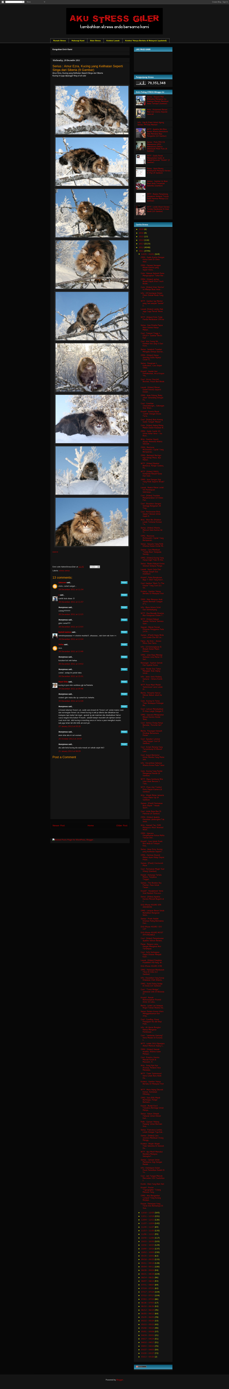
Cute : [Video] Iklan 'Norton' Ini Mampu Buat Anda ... (152, 288)
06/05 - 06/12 (148, 1313)
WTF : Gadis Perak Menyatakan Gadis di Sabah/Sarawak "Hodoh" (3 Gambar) (158, 159)
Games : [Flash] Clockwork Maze (152, 864)
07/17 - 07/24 (148, 1292)
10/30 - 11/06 (148, 1238)
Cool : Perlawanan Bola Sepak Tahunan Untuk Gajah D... (151, 513)
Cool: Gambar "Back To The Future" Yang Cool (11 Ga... (152, 585)
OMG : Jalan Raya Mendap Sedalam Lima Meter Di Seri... (151, 657)
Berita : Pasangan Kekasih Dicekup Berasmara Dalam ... (151, 733)
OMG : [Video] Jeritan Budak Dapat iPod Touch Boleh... (152, 281)
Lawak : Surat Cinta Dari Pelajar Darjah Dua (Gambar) (151, 571)
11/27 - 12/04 (148, 1223)
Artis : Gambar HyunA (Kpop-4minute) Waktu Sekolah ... (151, 441)
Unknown (62, 582)
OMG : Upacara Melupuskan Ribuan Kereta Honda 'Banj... (152, 717)
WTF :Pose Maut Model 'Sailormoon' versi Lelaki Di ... (152, 687)
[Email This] (91, 567)
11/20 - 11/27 (148, 1227)
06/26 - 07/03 (148, 1302)
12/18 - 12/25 (148, 1212)
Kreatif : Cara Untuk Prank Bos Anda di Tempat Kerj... (151, 843)
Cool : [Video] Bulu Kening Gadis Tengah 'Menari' (152, 420)
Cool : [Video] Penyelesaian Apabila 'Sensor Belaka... (152, 939)
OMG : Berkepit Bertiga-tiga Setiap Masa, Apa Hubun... (151, 457)
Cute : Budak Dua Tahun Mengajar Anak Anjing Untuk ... (151, 671)
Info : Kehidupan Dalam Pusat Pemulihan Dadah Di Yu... (152, 1170)
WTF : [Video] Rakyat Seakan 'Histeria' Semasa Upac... (152, 621)
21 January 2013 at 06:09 (69, 751)
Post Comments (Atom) (96, 834)
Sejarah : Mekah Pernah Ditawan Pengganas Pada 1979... (152, 629)
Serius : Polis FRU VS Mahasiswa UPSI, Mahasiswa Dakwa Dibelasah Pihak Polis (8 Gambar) (157, 146)
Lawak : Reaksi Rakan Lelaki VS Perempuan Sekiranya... (152, 489)
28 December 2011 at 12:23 (70, 614)
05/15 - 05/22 (148, 1324)
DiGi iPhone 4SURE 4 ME (151, 966)
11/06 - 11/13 (148, 1234)
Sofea (60, 644)
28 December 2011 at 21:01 (70, 676)
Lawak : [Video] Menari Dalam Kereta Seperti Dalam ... (151, 389)
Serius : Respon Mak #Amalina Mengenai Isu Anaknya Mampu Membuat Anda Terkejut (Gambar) (158, 100)
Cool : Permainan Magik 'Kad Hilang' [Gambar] (152, 870)
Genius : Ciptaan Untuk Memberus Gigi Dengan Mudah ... (151, 1162)
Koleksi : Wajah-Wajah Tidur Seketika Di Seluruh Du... (152, 1145)
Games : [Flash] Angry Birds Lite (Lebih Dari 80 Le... (152, 636)
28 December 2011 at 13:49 (70, 651)
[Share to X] (96, 567)
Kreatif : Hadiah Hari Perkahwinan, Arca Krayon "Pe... (152, 373)
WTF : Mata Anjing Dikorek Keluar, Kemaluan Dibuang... (152, 1091)
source (55, 551)
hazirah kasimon (64, 632)
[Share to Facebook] (98, 567)
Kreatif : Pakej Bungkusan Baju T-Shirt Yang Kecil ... (152, 578)
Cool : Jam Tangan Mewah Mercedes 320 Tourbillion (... (152, 1178)
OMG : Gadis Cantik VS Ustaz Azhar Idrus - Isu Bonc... (151, 433)
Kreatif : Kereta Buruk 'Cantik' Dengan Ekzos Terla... (151, 413)
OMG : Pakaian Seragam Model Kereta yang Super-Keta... (151, 267)
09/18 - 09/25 (148, 1259)
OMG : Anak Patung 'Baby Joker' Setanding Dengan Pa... (152, 397)
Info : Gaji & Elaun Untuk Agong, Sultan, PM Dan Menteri (150, 123)
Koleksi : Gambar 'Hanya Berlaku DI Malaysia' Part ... (152, 593)
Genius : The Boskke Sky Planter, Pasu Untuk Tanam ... (151, 885)
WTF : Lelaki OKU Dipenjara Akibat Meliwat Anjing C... (152, 1044)
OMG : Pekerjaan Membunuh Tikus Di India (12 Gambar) (152, 972)
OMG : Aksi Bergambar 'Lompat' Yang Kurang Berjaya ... (151, 1197)
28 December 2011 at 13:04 (70, 639)
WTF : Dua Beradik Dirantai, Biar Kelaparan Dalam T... (152, 614)
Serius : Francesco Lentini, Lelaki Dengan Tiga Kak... (152, 1130)
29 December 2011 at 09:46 (70, 688)
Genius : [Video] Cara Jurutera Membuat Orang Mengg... (152, 1137)
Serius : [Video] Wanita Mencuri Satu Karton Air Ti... (151, 530)
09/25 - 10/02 (148, 1255)
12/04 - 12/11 (148, 1219)
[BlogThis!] (93, 567)
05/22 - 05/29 (148, 1320)
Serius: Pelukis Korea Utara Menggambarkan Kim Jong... (152, 1013)
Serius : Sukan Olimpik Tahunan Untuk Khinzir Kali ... (151, 1115)
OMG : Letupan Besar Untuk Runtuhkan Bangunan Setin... (152, 912)
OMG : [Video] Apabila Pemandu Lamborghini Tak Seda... (152, 819)
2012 (141, 247)
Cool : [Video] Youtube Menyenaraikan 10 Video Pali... (152, 497)
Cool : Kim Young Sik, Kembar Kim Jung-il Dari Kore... (152, 343)
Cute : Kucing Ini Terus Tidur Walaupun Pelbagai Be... (152, 703)
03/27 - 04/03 (148, 1349)
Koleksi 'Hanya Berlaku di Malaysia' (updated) (146, 41)
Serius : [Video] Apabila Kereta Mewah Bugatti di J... (152, 898)
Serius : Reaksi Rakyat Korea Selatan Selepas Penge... (152, 564)
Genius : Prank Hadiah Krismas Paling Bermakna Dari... (152, 920)
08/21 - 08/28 (148, 1274)
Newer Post (58, 825)
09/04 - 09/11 (148, 1266)
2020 (141, 229)
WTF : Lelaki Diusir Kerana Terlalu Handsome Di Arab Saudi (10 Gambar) (158, 209)
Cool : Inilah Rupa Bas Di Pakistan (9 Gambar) (151, 812)
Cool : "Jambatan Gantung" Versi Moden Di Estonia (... (152, 1037)
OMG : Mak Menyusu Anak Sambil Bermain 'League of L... (151, 601)
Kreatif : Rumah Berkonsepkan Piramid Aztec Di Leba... (151, 999)
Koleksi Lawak (113, 41)
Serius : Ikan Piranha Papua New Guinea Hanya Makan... (152, 327)
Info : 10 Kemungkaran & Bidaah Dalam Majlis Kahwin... (151, 649)
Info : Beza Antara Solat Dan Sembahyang (151, 608)
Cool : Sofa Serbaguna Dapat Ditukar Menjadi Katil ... (151, 954)
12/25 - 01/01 (148, 254)
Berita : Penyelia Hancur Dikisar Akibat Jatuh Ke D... (151, 695)
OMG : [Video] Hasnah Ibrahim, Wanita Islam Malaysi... (151, 1051)
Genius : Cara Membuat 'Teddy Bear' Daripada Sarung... (151, 551)
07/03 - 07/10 (148, 1299)
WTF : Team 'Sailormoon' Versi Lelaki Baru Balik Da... (151, 1075)
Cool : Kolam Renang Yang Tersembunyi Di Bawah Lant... (152, 749)
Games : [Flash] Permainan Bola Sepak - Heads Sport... (152, 805)
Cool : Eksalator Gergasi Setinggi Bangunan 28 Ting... (151, 505)
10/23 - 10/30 (148, 1241)
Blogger (119, 1379)
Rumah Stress (59, 41)
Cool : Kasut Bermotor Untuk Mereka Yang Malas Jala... (152, 757)
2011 (141, 251)
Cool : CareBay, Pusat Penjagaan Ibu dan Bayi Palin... (151, 1021)
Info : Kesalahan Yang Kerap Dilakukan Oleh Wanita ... (152, 978)
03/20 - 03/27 (148, 1353)
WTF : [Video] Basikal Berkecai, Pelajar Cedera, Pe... (152, 465)
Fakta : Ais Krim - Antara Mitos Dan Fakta (151, 642)
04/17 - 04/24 (148, 1338)
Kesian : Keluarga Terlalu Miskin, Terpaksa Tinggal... (151, 877)
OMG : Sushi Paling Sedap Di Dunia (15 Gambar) (151, 984)
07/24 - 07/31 (148, 1288)
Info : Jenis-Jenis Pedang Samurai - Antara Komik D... (151, 678)
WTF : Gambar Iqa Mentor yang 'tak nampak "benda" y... (152, 303)
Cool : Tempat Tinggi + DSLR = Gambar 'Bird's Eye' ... (151, 335)
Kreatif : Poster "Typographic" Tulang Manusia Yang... (151, 1189)
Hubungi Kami (78, 41)
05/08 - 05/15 (148, 1328)
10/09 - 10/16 (148, 1248)
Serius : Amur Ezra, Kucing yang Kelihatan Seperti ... (152, 850)
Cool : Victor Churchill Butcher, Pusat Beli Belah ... (152, 381)
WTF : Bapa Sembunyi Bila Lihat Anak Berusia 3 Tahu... (152, 781)
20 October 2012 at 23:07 (70, 738)
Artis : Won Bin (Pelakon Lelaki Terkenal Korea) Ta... (151, 521)
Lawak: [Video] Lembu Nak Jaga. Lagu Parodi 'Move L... (152, 311)
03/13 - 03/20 (148, 1356)
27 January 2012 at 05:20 (69, 726)
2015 (141, 236)
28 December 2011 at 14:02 (70, 664)
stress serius (64, 570)
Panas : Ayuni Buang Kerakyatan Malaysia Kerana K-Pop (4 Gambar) (158, 170)
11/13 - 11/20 (148, 1230)
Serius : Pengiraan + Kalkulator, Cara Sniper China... (151, 365)
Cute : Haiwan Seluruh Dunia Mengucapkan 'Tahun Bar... (152, 274)
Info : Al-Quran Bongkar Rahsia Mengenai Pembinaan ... (151, 1029)
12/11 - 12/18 (148, 1216)
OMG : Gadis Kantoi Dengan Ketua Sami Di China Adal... (152, 259)
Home (90, 825)
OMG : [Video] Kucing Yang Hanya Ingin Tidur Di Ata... (152, 558)
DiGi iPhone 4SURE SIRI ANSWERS (151, 905)
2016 (141, 233)
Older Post (121, 825)
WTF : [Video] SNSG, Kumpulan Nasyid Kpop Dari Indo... (151, 473)
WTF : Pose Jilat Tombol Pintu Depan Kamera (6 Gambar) (151, 789)
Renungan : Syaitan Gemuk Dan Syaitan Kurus (151, 663)
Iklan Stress (95, 41)
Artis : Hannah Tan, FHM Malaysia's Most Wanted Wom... (152, 827)
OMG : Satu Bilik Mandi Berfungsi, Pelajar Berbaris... (150, 1099)
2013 (141, 243)
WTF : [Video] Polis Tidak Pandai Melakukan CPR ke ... (152, 319)
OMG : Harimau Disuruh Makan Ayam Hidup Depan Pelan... (152, 857)
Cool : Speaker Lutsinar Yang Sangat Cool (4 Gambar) (150, 741)
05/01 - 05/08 (148, 1331)
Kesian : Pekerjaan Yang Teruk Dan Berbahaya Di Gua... (152, 1205)
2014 (141, 240)
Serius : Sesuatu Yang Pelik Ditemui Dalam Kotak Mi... (152, 545)
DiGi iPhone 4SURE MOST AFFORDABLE (152, 933)
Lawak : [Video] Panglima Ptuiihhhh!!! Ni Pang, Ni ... (152, 961)
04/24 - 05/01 (148, 1335)
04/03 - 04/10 (148, 1346)
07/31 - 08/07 (148, 1284)
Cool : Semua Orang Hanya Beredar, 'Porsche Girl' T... (152, 725)
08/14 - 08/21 (148, 1277)
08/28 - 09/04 (148, 1270)
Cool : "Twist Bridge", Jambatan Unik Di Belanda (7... (152, 991)
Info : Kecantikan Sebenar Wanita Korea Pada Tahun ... (152, 765)
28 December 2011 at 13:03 (70, 626)
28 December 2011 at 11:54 (70, 589)
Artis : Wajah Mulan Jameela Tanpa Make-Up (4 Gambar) (152, 797)
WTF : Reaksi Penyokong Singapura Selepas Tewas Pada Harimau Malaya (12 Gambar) (158, 197)
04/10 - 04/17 (148, 1342)
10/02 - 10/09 (148, 1252)
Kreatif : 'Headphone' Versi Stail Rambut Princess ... (152, 892)
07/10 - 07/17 (148, 1295)
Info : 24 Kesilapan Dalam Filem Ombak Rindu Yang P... (152, 295)
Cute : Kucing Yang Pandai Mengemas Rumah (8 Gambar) (151, 773)
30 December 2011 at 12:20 (70, 701)
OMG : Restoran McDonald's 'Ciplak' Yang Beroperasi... (152, 449)
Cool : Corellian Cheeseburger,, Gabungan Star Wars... (152, 405)
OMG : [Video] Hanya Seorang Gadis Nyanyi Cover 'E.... (151, 357)
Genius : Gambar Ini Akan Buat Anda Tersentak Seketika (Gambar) (157, 183)
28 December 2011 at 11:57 (70, 602)
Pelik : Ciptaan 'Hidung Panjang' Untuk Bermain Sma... (151, 1124)
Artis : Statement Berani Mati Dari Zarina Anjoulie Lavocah (157, 111)
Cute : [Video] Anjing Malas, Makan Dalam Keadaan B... (152, 426)
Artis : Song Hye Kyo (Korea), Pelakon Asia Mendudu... (151, 1067)
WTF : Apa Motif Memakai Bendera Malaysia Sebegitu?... (152, 1154)
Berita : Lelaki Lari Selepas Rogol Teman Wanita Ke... (152, 1006)
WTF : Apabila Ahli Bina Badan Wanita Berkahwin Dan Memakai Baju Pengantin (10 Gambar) (157, 132)
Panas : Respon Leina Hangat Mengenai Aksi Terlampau (151, 946)
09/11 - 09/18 (148, 1263)
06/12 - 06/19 (148, 1310)
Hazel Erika (63, 681)
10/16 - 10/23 (148, 1245)
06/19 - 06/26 (148, 1306)
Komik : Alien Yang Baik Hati (152, 1184)
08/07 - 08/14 (148, 1281)
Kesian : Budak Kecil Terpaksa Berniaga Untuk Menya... (152, 1108)
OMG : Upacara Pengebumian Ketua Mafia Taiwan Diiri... (152, 835)
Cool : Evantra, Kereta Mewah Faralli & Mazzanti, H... (150, 1059)
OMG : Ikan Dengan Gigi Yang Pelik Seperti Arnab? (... (152, 481)
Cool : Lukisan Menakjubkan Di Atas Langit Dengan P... (152, 710)
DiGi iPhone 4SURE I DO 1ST (151, 927)
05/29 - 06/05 (148, 1317)
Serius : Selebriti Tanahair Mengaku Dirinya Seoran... (152, 350)
